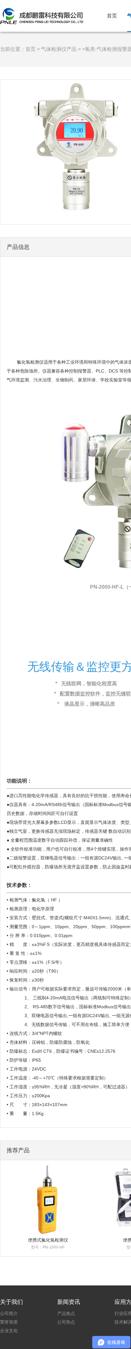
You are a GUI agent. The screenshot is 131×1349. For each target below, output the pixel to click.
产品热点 (66, 1313)
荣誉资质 (9, 1322)
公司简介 (9, 1313)
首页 (112, 15)
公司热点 (66, 1322)
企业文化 (9, 1330)
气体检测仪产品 (59, 49)
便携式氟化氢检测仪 (48, 1240)
